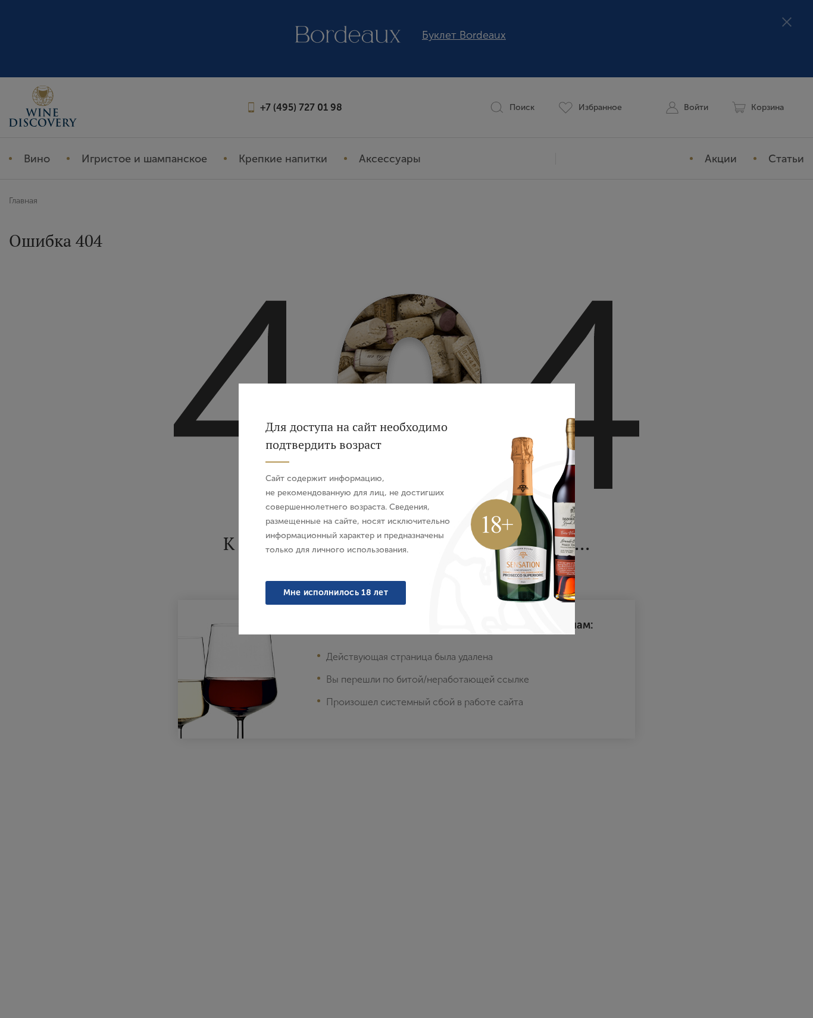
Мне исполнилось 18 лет (336, 592)
